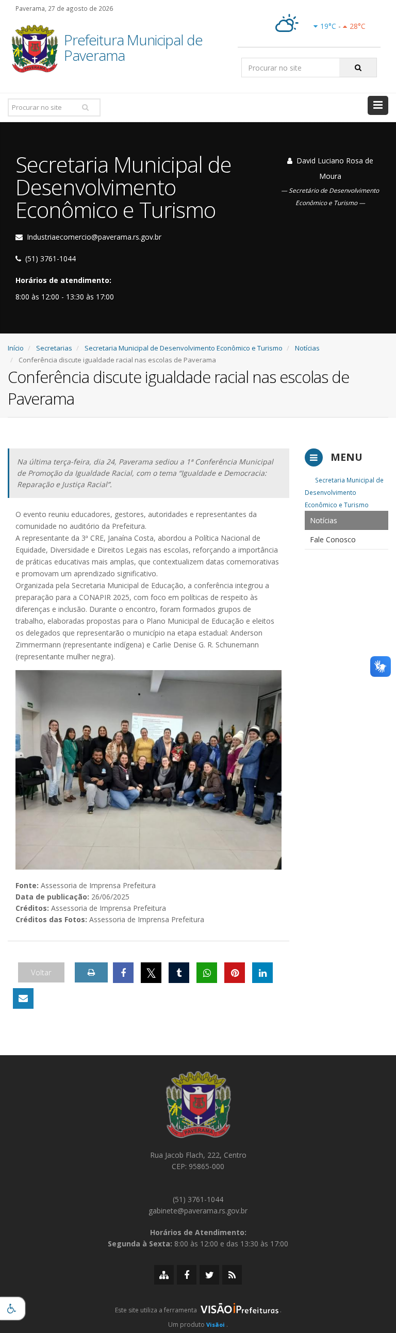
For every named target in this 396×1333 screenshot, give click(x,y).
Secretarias (54, 348)
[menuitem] (346, 520)
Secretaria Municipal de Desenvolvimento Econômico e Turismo (184, 348)
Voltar (41, 972)
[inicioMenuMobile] (378, 105)
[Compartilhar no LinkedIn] (262, 972)
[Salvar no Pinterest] (234, 972)
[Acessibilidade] (12, 1308)
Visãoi (215, 1324)
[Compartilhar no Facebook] (123, 972)
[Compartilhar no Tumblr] (179, 972)
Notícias (307, 348)
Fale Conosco (333, 539)
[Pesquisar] (358, 67)
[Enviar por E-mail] (23, 998)
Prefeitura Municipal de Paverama (133, 48)
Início (16, 348)
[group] (198, 1313)
